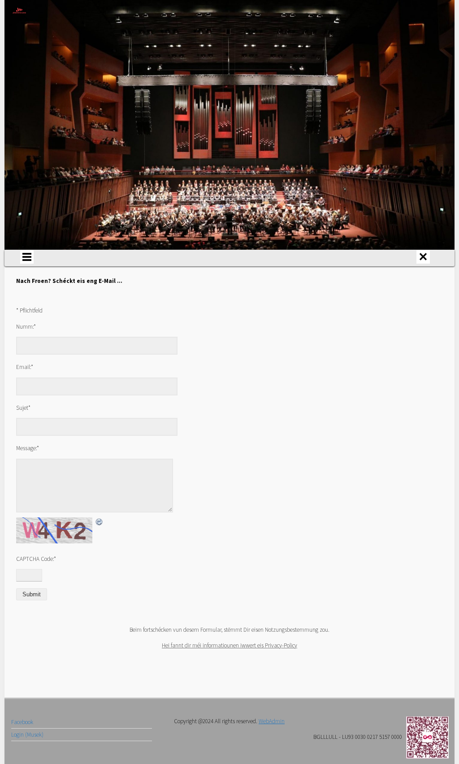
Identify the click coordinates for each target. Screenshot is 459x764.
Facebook (22, 722)
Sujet (23, 408)
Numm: (26, 326)
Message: (27, 448)
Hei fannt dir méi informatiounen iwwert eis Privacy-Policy (229, 645)
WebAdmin (272, 721)
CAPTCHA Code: (36, 559)
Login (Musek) (27, 734)
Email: (24, 367)
